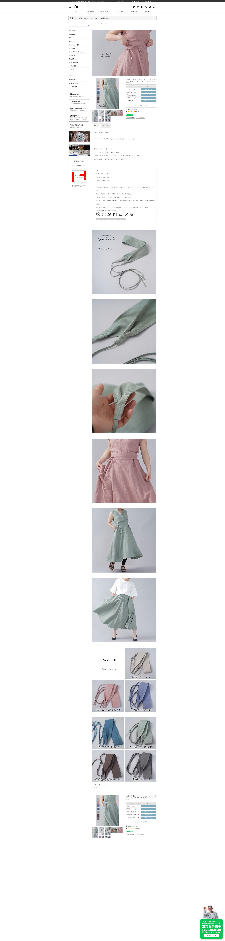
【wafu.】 (94, 23)
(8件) (138, 111)
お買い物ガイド (148, 11)
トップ (75, 11)
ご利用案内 (118, 1)
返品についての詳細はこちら (134, 109)
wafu (77, 4)
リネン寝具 (72, 48)
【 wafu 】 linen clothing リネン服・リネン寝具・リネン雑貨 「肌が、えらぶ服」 (87, 1)
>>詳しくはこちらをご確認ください (100, 18)
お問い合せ (123, 1)
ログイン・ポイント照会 (141, 1)
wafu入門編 (72, 66)
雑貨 (106, 23)
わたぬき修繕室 (73, 62)
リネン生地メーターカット (76, 52)
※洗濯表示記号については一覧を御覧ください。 (110, 219)
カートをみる (153, 1)
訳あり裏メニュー (74, 59)
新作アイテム (73, 34)
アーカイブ (100, 23)
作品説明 (96, 126)
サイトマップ (130, 1)
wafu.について (90, 11)
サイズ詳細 (106, 126)
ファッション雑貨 (74, 45)
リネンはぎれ (73, 55)
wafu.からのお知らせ (105, 11)
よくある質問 (134, 11)
